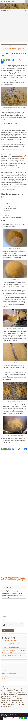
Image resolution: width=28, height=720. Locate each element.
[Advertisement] (14, 27)
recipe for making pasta (6, 578)
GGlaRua (4, 670)
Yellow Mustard (14, 690)
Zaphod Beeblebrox (17, 700)
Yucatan (19, 698)
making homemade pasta (18, 577)
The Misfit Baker (6, 676)
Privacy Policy (18, 595)
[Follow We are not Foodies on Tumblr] (10, 1)
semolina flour (15, 578)
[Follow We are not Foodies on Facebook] (6, 1)
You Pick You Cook (18, 704)
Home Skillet (5, 667)
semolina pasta (7, 579)
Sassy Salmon (15, 45)
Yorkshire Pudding (16, 694)
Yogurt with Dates (7, 702)
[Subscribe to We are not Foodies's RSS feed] (1, 1)
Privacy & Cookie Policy (5, 715)
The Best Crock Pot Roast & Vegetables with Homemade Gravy (14, 49)
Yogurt (24, 694)
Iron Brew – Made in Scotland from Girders (11, 643)
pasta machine (22, 156)
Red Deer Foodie (6, 678)
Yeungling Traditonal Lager (10, 693)
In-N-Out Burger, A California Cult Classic (11, 655)
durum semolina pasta (8, 577)
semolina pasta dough (16, 579)
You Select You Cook (15, 697)
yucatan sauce (5, 700)
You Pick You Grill (6, 689)
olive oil (9, 213)
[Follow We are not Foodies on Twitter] (4, 1)
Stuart (8, 55)
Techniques (18, 55)
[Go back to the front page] (14, 6)
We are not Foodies (6, 10)
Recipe (14, 55)
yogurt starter (6, 698)
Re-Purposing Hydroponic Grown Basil (10, 647)
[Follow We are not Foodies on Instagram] (13, 1)
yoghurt (5, 696)
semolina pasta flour (14, 580)
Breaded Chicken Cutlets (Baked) (9, 640)
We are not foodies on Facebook (9, 673)
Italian (11, 55)
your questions (13, 698)
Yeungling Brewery (7, 706)
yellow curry (17, 702)
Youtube (9, 704)
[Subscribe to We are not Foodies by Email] (9, 1)
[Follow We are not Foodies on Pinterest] (15, 1)
